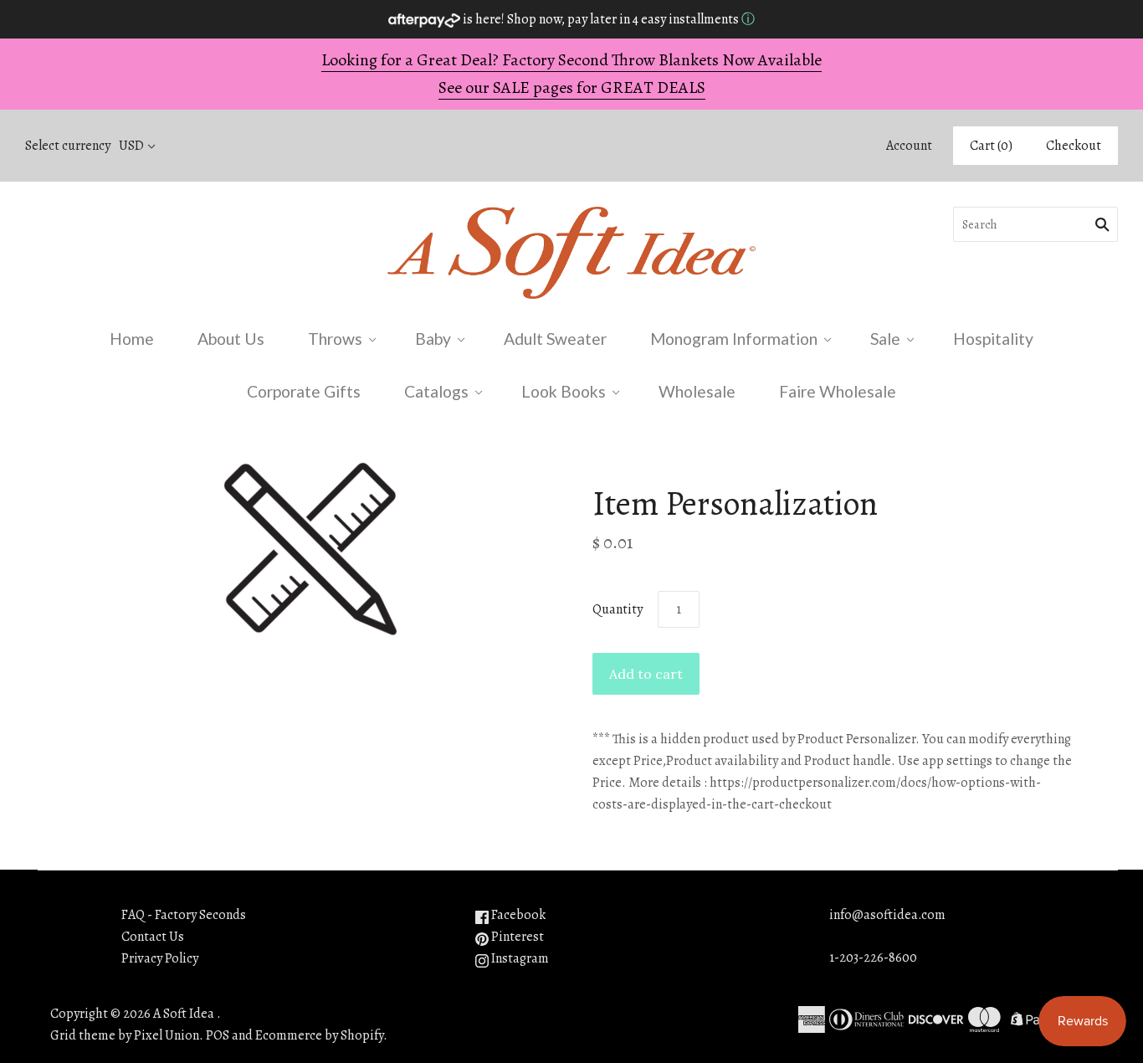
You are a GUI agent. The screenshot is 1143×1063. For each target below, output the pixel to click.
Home (132, 338)
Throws (335, 338)
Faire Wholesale (837, 391)
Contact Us (152, 936)
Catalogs (436, 391)
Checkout (1073, 145)
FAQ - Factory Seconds (183, 915)
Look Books (563, 391)
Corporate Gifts (304, 391)
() (991, 145)
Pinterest (516, 936)
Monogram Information (734, 338)
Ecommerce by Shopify (319, 1035)
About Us (230, 338)
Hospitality (993, 338)
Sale (885, 338)
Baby (433, 338)
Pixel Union (166, 1035)
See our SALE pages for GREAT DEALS (571, 87)
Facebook (517, 915)
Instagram (519, 958)
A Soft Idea (183, 1013)
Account (909, 145)
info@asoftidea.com (887, 915)
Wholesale (697, 391)
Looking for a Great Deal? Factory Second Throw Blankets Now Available (571, 60)
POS (217, 1035)
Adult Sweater (555, 338)
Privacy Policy (159, 958)
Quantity (617, 609)
